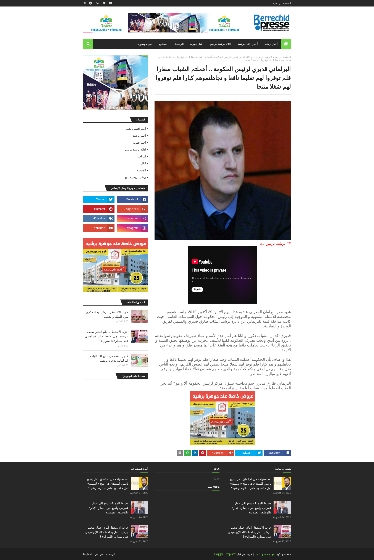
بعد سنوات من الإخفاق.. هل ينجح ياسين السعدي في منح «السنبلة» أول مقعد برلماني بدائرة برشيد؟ (250, 483)
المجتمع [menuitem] (163, 43)
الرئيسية (110, 554)
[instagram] (85, 3)
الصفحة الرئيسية (282, 3)
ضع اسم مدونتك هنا (265, 554)
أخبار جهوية (139, 142)
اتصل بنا (87, 554)
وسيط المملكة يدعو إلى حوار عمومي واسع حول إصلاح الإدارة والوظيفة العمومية (251, 508)
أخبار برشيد (139, 135)
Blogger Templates (225, 554)
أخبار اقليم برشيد (136, 128)
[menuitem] (286, 44)
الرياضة (141, 156)
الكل (143, 163)
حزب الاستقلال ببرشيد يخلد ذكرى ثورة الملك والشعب (107, 314)
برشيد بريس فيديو (261, 56)
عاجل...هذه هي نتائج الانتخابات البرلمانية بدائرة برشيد (109, 358)
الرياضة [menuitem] (179, 43)
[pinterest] (90, 3)
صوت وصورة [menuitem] (145, 43)
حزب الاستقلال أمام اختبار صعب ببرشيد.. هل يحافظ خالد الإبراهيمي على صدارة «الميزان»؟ (106, 336)
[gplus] (97, 3)
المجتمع (141, 170)
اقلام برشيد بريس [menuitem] (220, 43)
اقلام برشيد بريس (135, 149)
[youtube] (98, 228)
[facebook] (110, 3)
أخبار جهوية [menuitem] (196, 43)
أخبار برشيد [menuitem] (271, 43)
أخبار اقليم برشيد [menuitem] (248, 43)
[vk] (98, 218)
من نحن (99, 554)
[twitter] (104, 3)
